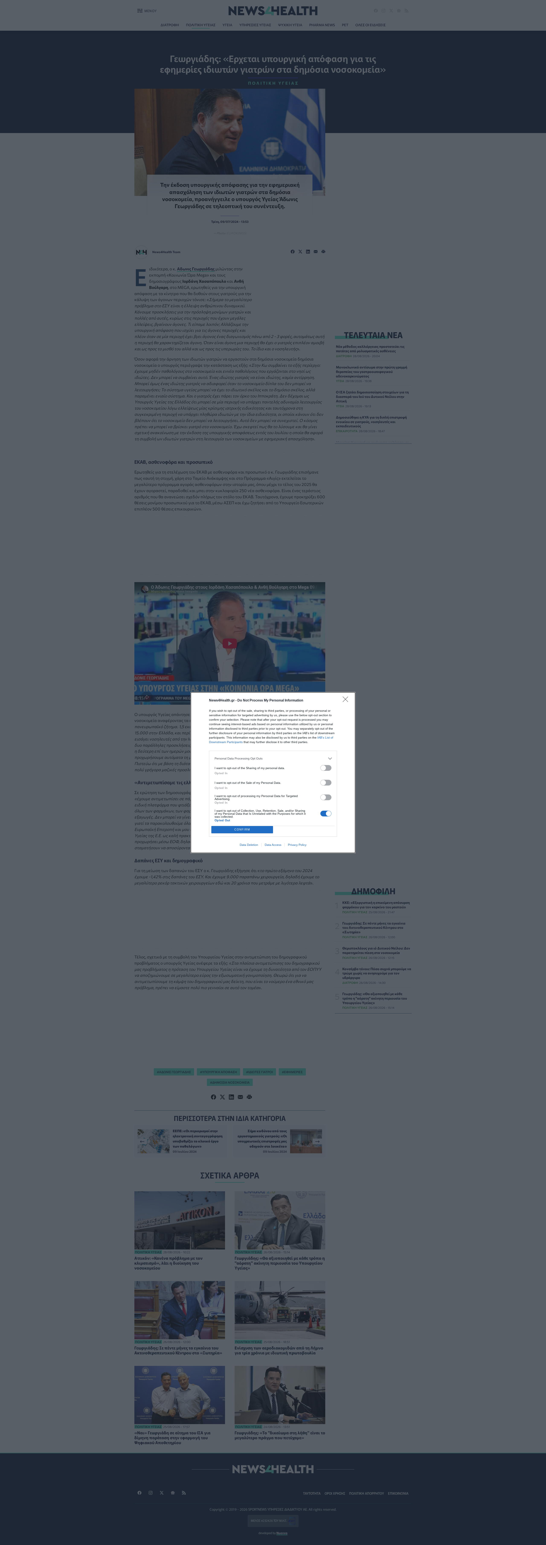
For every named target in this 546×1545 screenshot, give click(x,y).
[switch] (325, 768)
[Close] (347, 701)
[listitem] (273, 758)
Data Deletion (249, 844)
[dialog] (273, 772)
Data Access (273, 844)
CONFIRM (242, 829)
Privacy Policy (297, 844)
